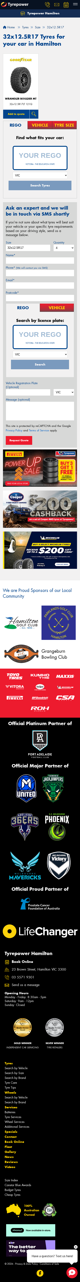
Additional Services (17, 1127)
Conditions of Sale (49, 1263)
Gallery (10, 1152)
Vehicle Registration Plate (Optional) (22, 385)
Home (10, 27)
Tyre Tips (10, 1088)
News (9, 1157)
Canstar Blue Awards (18, 1185)
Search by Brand (15, 1078)
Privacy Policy (14, 430)
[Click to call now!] (47, 4)
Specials (11, 1132)
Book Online (14, 1142)
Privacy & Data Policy (26, 1263)
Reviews (11, 1162)
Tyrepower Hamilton (43, 13)
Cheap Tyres (12, 1195)
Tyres (9, 1063)
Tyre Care (11, 1083)
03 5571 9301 (23, 977)
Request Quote (18, 440)
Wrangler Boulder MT (20, 98)
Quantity (58, 243)
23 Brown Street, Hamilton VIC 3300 (39, 969)
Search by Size (14, 1073)
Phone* (27, 268)
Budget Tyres (13, 1190)
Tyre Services (13, 1117)
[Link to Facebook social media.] (40, 1273)
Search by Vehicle (16, 1068)
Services (11, 1107)
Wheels (10, 1092)
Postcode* (12, 293)
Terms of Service (39, 430)
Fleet (8, 1147)
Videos (10, 1167)
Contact (11, 1137)
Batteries (10, 1112)
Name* (10, 255)
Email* (10, 280)
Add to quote (16, 114)
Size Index (11, 1180)
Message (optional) (18, 400)
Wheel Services (14, 1122)
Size (8, 243)
